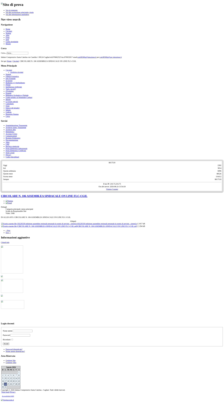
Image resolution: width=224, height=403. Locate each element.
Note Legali (10, 153)
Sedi (7, 40)
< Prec (8, 231)
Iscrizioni (9, 81)
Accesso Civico (11, 134)
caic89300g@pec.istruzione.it (111, 57)
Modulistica (10, 132)
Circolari (9, 31)
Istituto (8, 110)
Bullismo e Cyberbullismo (15, 83)
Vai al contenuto (12, 10)
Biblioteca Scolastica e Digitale (17, 95)
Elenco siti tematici (12, 108)
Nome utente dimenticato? (15, 351)
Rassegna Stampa (12, 114)
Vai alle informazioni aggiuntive (17, 15)
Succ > (8, 233)
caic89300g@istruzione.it (86, 57)
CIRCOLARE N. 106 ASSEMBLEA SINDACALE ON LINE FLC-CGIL (44, 195)
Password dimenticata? (14, 349)
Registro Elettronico (13, 138)
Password (6, 335)
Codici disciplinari (12, 157)
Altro (7, 142)
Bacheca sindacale (12, 146)
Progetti (8, 93)
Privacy (8, 155)
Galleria (8, 112)
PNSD (8, 85)
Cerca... (4, 53)
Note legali (5, 392)
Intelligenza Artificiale (14, 87)
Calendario (10, 104)
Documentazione (12, 140)
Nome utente (7, 331)
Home (8, 29)
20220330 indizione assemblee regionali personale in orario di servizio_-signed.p (107, 224)
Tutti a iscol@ (11, 89)
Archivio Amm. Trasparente (16, 128)
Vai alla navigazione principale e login (20, 12)
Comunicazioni (11, 136)
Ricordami (6, 340)
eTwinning (10, 91)
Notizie (8, 33)
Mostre (8, 44)
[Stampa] (9, 201)
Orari (7, 37)
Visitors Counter (112, 189)
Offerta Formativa (12, 76)
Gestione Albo (11, 363)
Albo (7, 35)
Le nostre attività (12, 102)
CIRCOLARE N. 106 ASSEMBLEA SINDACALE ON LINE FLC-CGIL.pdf (107, 226)
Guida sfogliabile (12, 42)
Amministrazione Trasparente (16, 125)
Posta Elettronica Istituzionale (16, 149)
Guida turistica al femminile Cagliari (19, 97)
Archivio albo (11, 130)
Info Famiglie (11, 79)
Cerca (8, 116)
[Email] (9, 203)
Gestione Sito (11, 360)
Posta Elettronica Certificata (16, 151)
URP (7, 144)
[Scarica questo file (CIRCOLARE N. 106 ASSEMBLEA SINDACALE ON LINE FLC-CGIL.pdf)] (39, 226)
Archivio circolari (16, 72)
